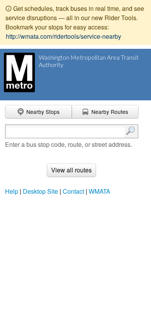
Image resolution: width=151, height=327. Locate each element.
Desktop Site (40, 191)
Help (11, 191)
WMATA (99, 191)
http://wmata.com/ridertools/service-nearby (63, 36)
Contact (73, 191)
